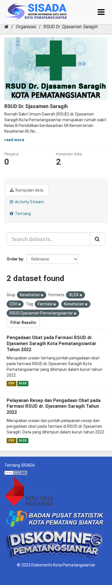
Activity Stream (29, 202)
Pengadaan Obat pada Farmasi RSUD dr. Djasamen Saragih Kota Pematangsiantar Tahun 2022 (51, 343)
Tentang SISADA (19, 465)
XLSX (23, 383)
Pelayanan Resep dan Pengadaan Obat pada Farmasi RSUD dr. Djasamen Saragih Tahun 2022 (54, 406)
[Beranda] (6, 26)
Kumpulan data (29, 190)
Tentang (22, 213)
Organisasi (26, 26)
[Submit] (97, 239)
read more (14, 140)
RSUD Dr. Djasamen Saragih (70, 26)
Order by (15, 259)
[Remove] (42, 295)
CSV (11, 383)
